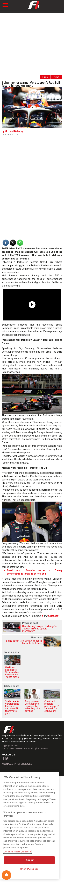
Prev (45, 77)
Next (56, 77)
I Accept (29, 860)
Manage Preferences (17, 763)
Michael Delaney (14, 131)
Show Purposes (29, 869)
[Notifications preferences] (6, 875)
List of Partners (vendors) (17, 851)
